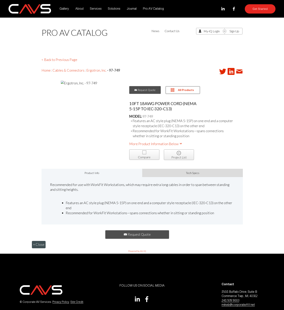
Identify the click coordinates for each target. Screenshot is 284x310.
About (79, 8)
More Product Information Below (154, 144)
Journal (132, 8)
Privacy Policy (60, 301)
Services (96, 8)
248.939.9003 (230, 300)
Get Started (260, 8)
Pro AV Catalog (153, 8)
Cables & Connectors (68, 70)
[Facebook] (233, 8)
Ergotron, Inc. (96, 70)
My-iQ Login (212, 31)
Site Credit (76, 301)
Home (46, 70)
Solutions (114, 8)
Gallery (64, 8)
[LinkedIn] (222, 8)
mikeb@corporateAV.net (238, 304)
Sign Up (234, 31)
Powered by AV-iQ (137, 251)
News (155, 31)
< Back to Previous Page (59, 59)
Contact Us (172, 31)
